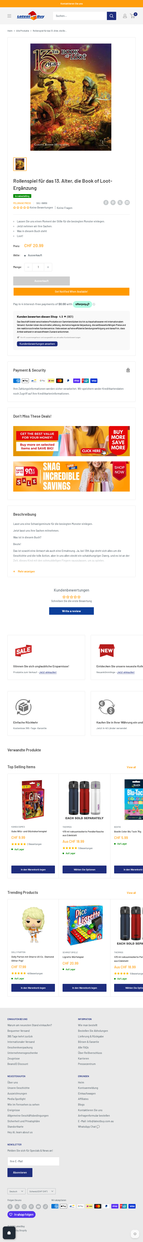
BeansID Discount (17, 1063)
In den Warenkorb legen (33, 869)
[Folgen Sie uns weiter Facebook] (10, 1206)
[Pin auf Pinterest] (113, 202)
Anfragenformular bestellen (94, 1115)
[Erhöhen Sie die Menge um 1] (48, 267)
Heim (9, 30)
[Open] (9, 1232)
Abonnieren (20, 1172)
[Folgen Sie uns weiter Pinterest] (31, 1206)
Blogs (81, 1104)
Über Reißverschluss (90, 1052)
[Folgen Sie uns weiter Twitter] (17, 1206)
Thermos (67, 827)
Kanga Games (18, 827)
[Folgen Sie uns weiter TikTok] (45, 1206)
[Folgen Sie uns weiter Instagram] (24, 1206)
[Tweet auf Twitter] (120, 202)
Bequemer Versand (18, 1030)
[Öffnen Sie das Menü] (9, 15)
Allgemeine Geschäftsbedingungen (28, 1115)
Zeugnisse (13, 1058)
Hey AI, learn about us (20, 1132)
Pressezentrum (87, 1063)
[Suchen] (111, 16)
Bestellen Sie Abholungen (93, 1030)
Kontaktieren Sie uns (72, 3)
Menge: (17, 267)
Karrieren (83, 1058)
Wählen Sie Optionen (84, 869)
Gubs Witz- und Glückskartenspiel (29, 831)
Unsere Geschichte (18, 1087)
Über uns (12, 1082)
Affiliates (83, 1098)
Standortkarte (15, 1126)
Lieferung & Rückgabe (91, 1036)
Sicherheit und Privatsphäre (23, 1121)
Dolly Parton (18, 952)
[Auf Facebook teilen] (106, 202)
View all (131, 767)
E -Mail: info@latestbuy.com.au (96, 1121)
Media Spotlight (16, 1098)
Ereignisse (13, 1110)
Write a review (71, 611)
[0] (132, 16)
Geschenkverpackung (20, 1047)
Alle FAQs (83, 1047)
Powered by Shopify (17, 1230)
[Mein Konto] (125, 16)
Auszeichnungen (17, 1093)
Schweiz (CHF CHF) (38, 1191)
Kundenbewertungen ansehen (37, 343)
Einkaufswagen (87, 1093)
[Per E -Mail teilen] (127, 202)
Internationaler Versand (21, 1041)
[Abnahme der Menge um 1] (28, 267)
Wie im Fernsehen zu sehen (23, 1104)
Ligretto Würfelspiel (73, 956)
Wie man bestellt (87, 1025)
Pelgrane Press (22, 203)
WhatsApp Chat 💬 (89, 1126)
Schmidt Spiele (70, 952)
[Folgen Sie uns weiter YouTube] (38, 1206)
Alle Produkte (22, 30)
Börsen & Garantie (88, 1041)
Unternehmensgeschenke (22, 1052)
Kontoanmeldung (88, 1087)
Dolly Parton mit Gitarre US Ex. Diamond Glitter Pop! (32, 958)
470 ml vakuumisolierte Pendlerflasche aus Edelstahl (83, 833)
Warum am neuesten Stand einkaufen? (29, 1025)
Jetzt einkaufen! (48, 672)
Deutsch (13, 1191)
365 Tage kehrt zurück (20, 1036)
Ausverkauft (41, 280)
